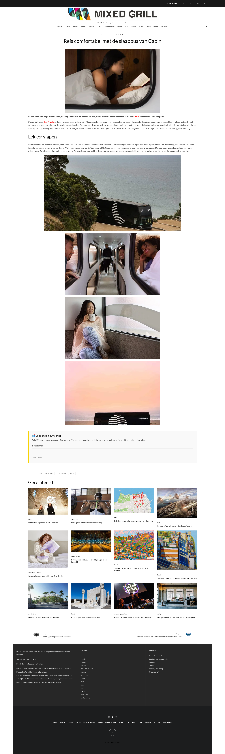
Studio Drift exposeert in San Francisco (43, 523)
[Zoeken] (205, 3)
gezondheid (31, 572)
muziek (67, 27)
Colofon (152, 662)
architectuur (109, 27)
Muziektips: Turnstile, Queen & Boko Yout (31, 672)
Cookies (152, 665)
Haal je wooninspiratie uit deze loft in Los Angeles (176, 617)
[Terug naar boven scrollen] (112, 732)
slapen (72, 473)
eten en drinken (95, 27)
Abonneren (37, 458)
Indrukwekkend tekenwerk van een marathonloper (133, 521)
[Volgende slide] (195, 482)
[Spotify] (197, 3)
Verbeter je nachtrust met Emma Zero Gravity (46, 576)
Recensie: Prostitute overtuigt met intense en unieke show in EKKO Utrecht (43, 668)
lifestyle (39, 572)
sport (155, 27)
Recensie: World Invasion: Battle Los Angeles (174, 526)
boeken (133, 27)
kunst (59, 27)
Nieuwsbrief (154, 672)
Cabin (136, 116)
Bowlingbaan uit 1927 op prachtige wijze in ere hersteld (89, 561)
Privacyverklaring (156, 669)
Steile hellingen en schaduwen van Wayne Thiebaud (177, 578)
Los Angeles (49, 122)
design (75, 27)
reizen (83, 27)
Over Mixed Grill (155, 656)
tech (149, 27)
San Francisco (62, 473)
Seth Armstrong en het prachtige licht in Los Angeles (131, 569)
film (126, 27)
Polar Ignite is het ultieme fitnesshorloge (87, 523)
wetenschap (85, 698)
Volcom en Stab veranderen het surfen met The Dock (159, 635)
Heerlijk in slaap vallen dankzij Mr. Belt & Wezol (132, 617)
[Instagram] (183, 3)
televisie (84, 695)
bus (41, 473)
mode (119, 27)
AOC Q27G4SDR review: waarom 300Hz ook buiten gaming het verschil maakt (44, 679)
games (141, 27)
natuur (83, 691)
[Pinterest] (190, 3)
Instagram (28, 659)
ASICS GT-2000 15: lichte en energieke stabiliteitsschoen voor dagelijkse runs (44, 675)
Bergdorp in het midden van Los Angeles (43, 617)
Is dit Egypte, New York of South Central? (87, 617)
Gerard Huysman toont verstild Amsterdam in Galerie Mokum (38, 682)
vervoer (164, 27)
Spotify (36, 659)
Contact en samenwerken (159, 659)
